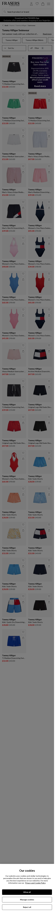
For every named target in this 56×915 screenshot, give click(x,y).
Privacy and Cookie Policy (35, 883)
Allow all (27, 892)
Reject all (27, 907)
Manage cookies (27, 899)
